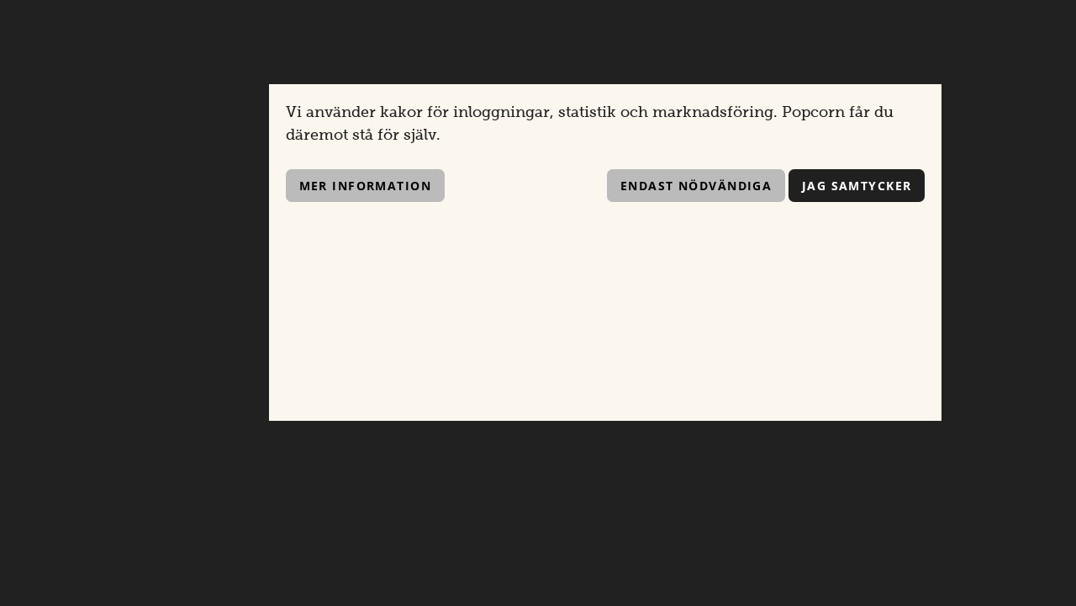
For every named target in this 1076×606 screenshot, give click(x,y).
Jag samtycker (857, 186)
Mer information (365, 186)
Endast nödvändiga (696, 186)
